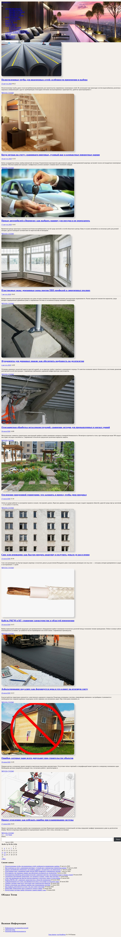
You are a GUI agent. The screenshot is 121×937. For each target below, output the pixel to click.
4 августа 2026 (6, 365)
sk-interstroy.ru (5, 2)
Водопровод (14, 29)
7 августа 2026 (6, 294)
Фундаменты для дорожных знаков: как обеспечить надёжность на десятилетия (42, 361)
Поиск (3, 836)
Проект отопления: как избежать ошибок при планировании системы (37, 820)
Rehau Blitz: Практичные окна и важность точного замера (23, 888)
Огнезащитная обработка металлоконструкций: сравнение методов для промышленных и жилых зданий (55, 427)
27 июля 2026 (5, 499)
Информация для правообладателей (16, 928)
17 (2, 852)
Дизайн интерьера (13, 9)
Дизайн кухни (15, 14)
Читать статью (7, 93)
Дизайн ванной (15, 10)
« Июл (3, 859)
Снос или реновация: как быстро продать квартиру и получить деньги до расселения (45, 554)
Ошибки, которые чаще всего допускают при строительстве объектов (37, 758)
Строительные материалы (17, 33)
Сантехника (10, 26)
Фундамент (10, 36)
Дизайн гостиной (16, 12)
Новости (9, 22)
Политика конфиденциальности (15, 931)
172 (7, 835)
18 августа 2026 (6, 159)
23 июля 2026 (5, 558)
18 (5, 852)
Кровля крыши (11, 17)
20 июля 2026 (5, 624)
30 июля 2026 (5, 431)
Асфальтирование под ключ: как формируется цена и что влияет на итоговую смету (44, 689)
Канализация (15, 27)
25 (5, 855)
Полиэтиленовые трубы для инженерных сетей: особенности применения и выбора (44, 79)
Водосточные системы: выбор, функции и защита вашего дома (25, 890)
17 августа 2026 (6, 224)
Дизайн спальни (16, 15)
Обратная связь (10, 929)
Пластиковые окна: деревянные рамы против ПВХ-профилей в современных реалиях (45, 290)
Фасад (8, 34)
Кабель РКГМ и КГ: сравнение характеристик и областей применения (37, 620)
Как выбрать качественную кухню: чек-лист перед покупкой (24, 887)
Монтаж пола (11, 21)
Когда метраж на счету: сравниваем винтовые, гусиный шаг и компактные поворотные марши (50, 154)
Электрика (10, 38)
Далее (10, 835)
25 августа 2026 (6, 84)
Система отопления (18, 31)
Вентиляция (14, 19)
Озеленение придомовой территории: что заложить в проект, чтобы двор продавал (44, 494)
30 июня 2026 (5, 762)
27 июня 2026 (5, 824)
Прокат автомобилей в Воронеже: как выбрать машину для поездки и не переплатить (45, 220)
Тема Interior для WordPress (57, 934)
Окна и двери (11, 24)
